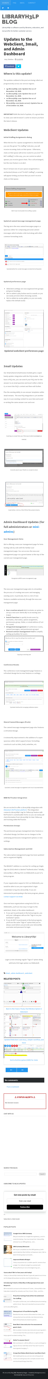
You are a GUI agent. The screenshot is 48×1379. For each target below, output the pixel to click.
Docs (22, 3)
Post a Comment (13, 1087)
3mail (8, 973)
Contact (31, 3)
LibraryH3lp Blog (20, 19)
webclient (28, 973)
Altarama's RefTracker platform (15, 810)
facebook (10, 66)
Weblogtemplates (40, 1373)
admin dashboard (17, 973)
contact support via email (13, 897)
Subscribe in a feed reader (12, 1219)
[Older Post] (22, 1070)
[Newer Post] (11, 1070)
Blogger (25, 1373)
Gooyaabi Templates (28, 1375)
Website (5, 3)
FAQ (14, 3)
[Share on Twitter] (18, 66)
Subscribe (25, 1207)
